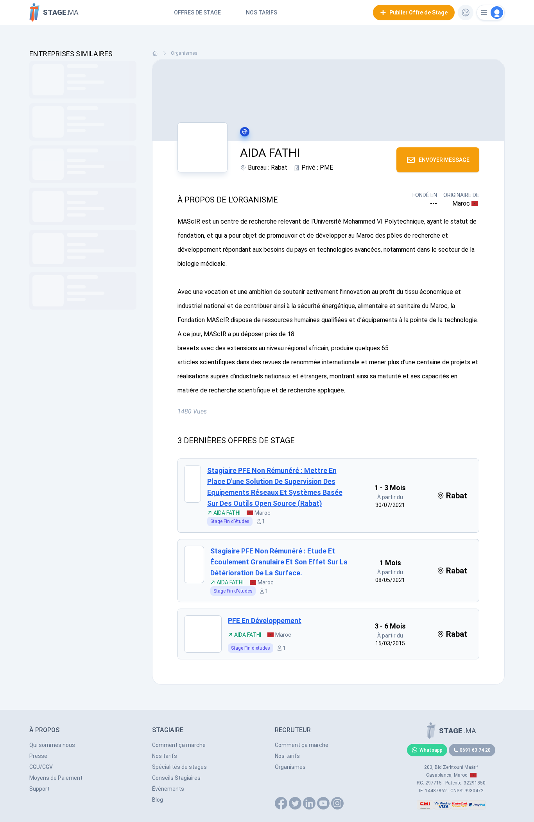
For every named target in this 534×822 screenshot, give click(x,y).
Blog (157, 800)
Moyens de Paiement (55, 778)
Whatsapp (431, 750)
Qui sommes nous (52, 745)
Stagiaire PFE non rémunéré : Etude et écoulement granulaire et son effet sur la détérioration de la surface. (279, 562)
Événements (168, 789)
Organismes (184, 53)
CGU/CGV (41, 767)
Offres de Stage (197, 12)
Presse (38, 756)
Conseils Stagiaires (176, 778)
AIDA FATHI (226, 513)
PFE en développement (264, 620)
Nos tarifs (261, 12)
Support (39, 789)
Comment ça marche (179, 745)
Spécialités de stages (179, 767)
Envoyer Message (444, 160)
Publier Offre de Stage (418, 12)
